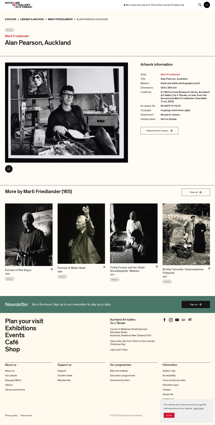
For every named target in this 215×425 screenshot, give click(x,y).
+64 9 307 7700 (118, 350)
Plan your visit (24, 321)
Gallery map (169, 371)
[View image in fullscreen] (9, 169)
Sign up (194, 304)
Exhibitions (20, 328)
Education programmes (122, 375)
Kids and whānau (119, 371)
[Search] (200, 5)
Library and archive (15, 389)
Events (15, 335)
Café (12, 342)
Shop (12, 349)
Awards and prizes (120, 380)
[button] (29, 243)
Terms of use (26, 415)
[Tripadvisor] (183, 320)
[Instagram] (171, 320)
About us (9, 371)
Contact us (168, 399)
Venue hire (168, 394)
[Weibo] (190, 320)
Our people (11, 375)
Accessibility (169, 375)
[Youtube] (177, 320)
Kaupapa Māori (13, 380)
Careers (167, 389)
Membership (64, 380)
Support (62, 371)
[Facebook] (164, 320)
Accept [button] (169, 415)
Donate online (65, 375)
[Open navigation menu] (207, 5)
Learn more (198, 408)
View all (194, 192)
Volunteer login (170, 385)
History (9, 385)
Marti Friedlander (17, 36)
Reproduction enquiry (157, 130)
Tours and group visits (174, 380)
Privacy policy (11, 415)
